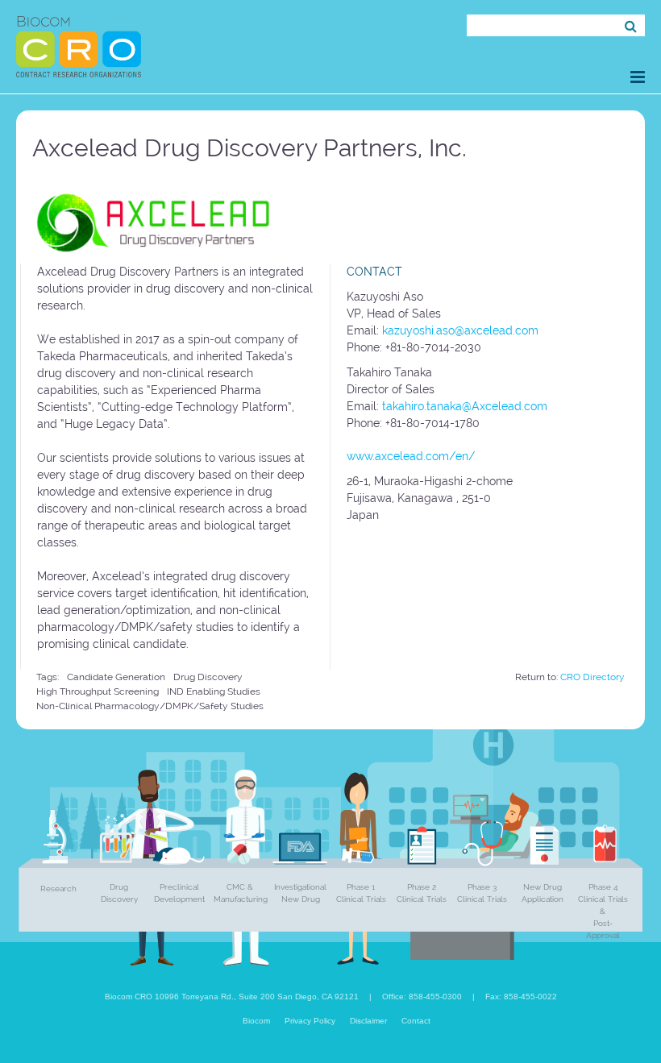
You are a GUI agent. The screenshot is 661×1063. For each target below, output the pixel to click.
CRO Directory (592, 677)
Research (58, 888)
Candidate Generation (116, 677)
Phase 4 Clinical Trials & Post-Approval (603, 911)
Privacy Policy (310, 1020)
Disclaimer (368, 1020)
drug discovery (208, 677)
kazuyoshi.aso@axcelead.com (460, 330)
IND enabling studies (213, 691)
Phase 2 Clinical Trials (422, 892)
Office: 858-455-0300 (422, 996)
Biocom (256, 1020)
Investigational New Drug (300, 892)
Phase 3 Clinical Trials (482, 892)
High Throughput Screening (97, 691)
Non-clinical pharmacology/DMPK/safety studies (150, 706)
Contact (415, 1020)
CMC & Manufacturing (241, 892)
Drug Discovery (119, 892)
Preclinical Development (179, 892)
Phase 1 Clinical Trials (361, 892)
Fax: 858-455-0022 (521, 996)
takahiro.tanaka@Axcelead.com (464, 406)
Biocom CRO (78, 46)
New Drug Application (542, 892)
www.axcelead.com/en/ (411, 456)
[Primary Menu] (637, 77)
